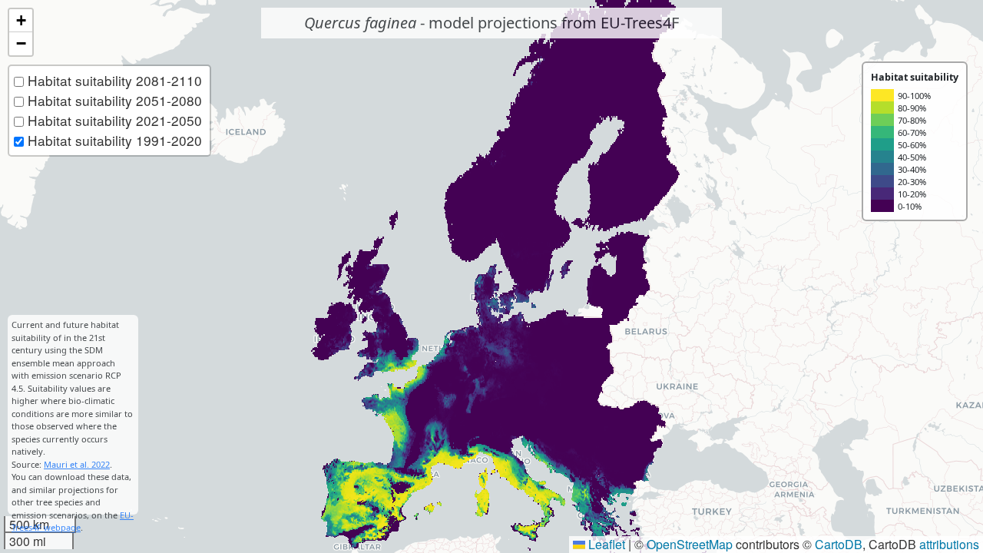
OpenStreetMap (690, 544)
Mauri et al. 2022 (77, 464)
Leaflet (605, 544)
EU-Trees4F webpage (73, 521)
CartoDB (838, 544)
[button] (20, 20)
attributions (949, 544)
